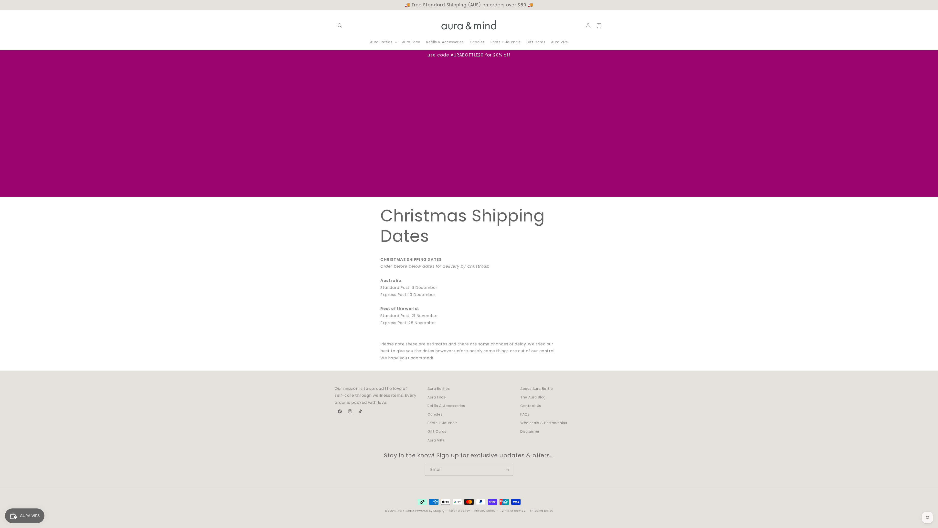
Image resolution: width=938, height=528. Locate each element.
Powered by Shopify (430, 511)
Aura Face (436, 397)
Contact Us (530, 405)
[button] (340, 25)
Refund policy (459, 511)
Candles (434, 414)
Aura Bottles (438, 388)
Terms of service (512, 511)
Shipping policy (542, 511)
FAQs (524, 414)
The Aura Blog (533, 397)
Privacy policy (484, 511)
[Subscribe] (507, 469)
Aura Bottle (406, 511)
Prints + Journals (442, 422)
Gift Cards (436, 431)
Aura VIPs (435, 440)
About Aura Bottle (536, 388)
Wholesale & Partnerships (543, 422)
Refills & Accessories (446, 405)
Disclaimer (530, 431)
